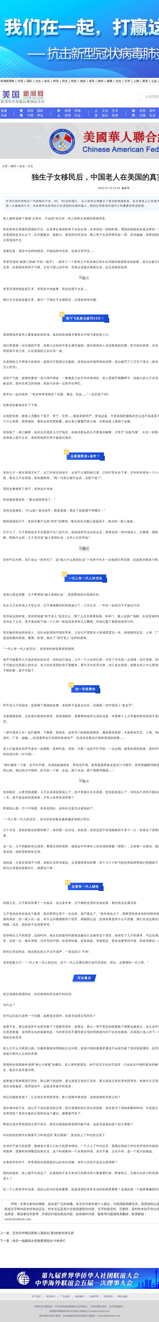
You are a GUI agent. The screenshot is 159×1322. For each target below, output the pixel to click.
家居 (145, 81)
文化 (118, 81)
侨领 (77, 110)
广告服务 (65, 1296)
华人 (58, 113)
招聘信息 (108, 1296)
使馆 (68, 115)
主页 (5, 166)
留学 (152, 110)
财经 (100, 81)
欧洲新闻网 (7, 81)
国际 (29, 81)
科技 (74, 81)
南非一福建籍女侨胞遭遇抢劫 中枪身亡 (39, 1240)
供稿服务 (79, 1296)
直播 (4, 110)
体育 (91, 81)
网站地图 (122, 1296)
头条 (4, 115)
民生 (65, 81)
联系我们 (50, 1296)
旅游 (83, 81)
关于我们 (36, 1296)
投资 (142, 110)
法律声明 (94, 1296)
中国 (20, 81)
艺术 (127, 81)
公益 (154, 81)
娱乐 (47, 81)
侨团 (68, 110)
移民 (133, 113)
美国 (30, 110)
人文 (96, 113)
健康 (109, 81)
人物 (136, 81)
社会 (38, 81)
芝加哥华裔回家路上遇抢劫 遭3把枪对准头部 (43, 1233)
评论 (40, 115)
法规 (142, 115)
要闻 (21, 113)
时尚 (56, 81)
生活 (152, 115)
